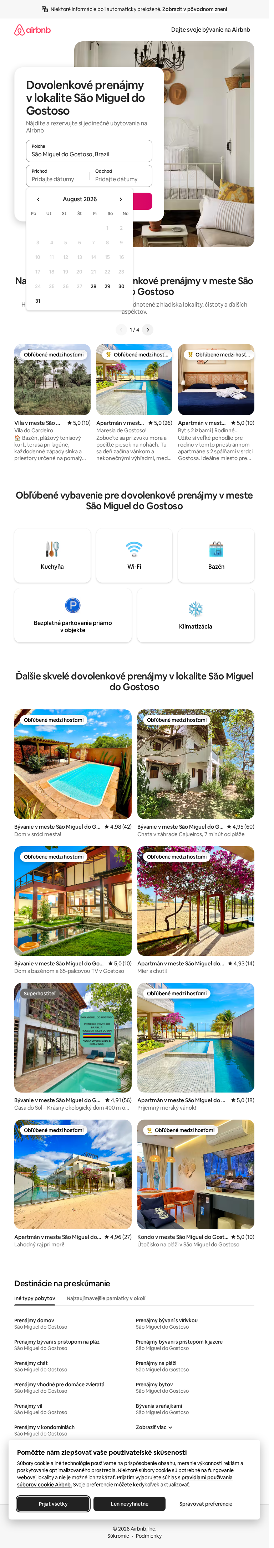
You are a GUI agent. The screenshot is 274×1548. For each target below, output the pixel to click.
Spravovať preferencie (205, 1504)
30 (121, 286)
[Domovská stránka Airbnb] (32, 30)
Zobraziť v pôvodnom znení (194, 9)
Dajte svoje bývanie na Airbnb (210, 29)
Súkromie (118, 1536)
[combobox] (89, 154)
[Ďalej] (147, 329)
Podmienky (149, 1536)
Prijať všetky (53, 1504)
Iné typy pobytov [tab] (34, 1298)
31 (37, 301)
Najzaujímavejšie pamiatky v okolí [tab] (106, 1298)
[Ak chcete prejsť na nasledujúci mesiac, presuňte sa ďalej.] (120, 199)
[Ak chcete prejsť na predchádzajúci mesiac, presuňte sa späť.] (38, 199)
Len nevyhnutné (129, 1504)
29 (107, 286)
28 (93, 286)
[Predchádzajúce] (121, 329)
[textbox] (57, 179)
